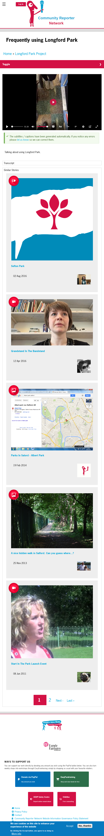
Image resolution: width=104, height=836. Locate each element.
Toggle (6, 64)
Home (7, 53)
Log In (20, 4)
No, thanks (85, 825)
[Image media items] (14, 390)
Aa (60, 126)
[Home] (52, 26)
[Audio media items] (14, 181)
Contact (18, 815)
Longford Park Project (30, 53)
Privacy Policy (20, 811)
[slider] (17, 126)
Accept (69, 826)
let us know (23, 139)
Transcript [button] (9, 163)
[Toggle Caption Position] (76, 126)
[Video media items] (14, 302)
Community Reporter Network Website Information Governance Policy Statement (51, 818)
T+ (68, 126)
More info (16, 833)
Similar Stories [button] (11, 170)
